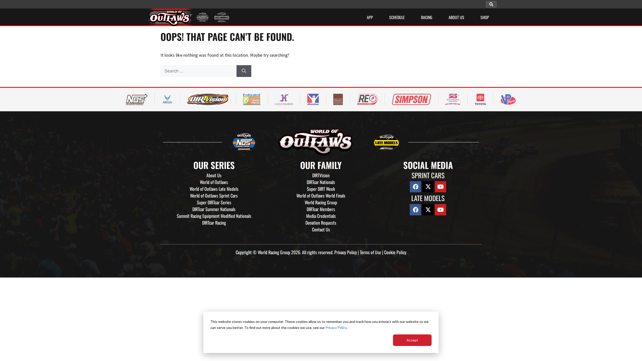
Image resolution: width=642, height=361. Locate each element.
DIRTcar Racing (214, 222)
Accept (412, 340)
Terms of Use (370, 252)
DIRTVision (321, 175)
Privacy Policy (336, 327)
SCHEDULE (397, 17)
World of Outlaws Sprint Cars (214, 195)
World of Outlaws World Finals (320, 195)
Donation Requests (320, 222)
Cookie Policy (395, 252)
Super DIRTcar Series (214, 202)
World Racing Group (321, 202)
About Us (213, 175)
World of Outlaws (214, 182)
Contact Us (321, 229)
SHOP (484, 17)
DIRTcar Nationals (321, 182)
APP (370, 17)
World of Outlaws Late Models (214, 189)
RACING (426, 17)
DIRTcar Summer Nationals (213, 209)
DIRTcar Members (321, 209)
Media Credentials (321, 216)
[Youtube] (440, 187)
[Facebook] (415, 187)
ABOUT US (456, 17)
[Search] (243, 71)
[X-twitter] (428, 187)
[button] (491, 4)
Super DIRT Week (321, 189)
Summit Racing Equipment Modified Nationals (214, 216)
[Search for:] (198, 71)
